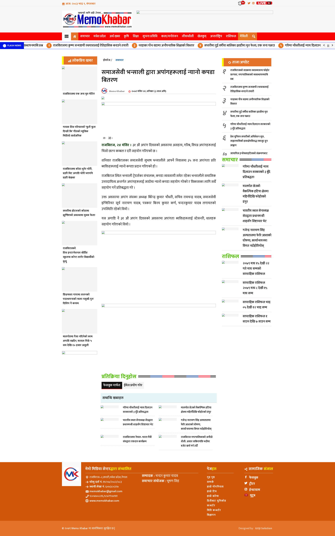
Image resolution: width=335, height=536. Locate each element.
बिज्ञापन (211, 515)
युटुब (252, 495)
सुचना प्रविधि (150, 36)
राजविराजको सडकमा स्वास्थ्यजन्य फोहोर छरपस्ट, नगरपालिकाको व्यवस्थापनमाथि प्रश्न (249, 74)
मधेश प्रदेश (100, 36)
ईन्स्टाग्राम (254, 490)
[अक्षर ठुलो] (110, 138)
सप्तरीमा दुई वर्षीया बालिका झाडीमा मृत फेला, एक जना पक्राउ (224, 45)
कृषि (126, 36)
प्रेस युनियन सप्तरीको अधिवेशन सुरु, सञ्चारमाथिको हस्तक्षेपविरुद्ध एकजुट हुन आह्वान (249, 141)
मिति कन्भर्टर (214, 510)
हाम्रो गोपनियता (215, 486)
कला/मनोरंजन (169, 36)
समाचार (85, 36)
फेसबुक (253, 477)
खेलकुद (202, 36)
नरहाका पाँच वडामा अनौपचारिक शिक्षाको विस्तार (151, 45)
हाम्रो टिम (212, 491)
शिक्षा (136, 36)
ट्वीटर (252, 483)
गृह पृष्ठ (211, 477)
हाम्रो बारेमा (213, 496)
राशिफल (231, 36)
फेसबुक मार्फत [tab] (111, 385)
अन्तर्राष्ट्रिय (216, 36)
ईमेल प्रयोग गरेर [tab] (133, 385)
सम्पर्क (210, 482)
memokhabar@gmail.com (106, 491)
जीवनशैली (188, 36)
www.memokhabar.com (104, 500)
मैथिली (244, 36)
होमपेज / (107, 60)
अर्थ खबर (115, 36)
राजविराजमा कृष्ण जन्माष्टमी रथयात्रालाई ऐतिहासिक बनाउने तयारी (75, 45)
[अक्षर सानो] (104, 138)
